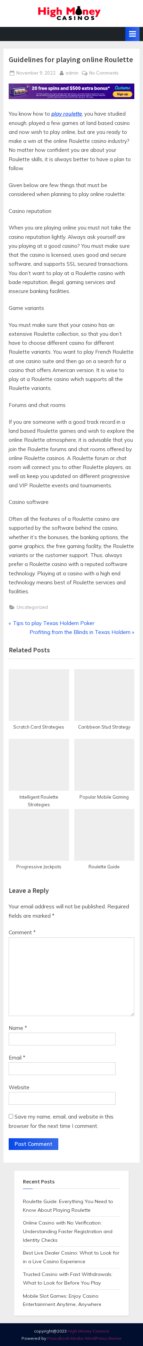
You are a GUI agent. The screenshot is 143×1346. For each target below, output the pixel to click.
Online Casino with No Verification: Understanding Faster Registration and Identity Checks (67, 1231)
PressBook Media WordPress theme (84, 1338)
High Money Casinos (88, 1331)
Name (18, 1028)
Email (17, 1057)
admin (72, 73)
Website (19, 1087)
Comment (22, 932)
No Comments (104, 73)
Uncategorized (32, 607)
